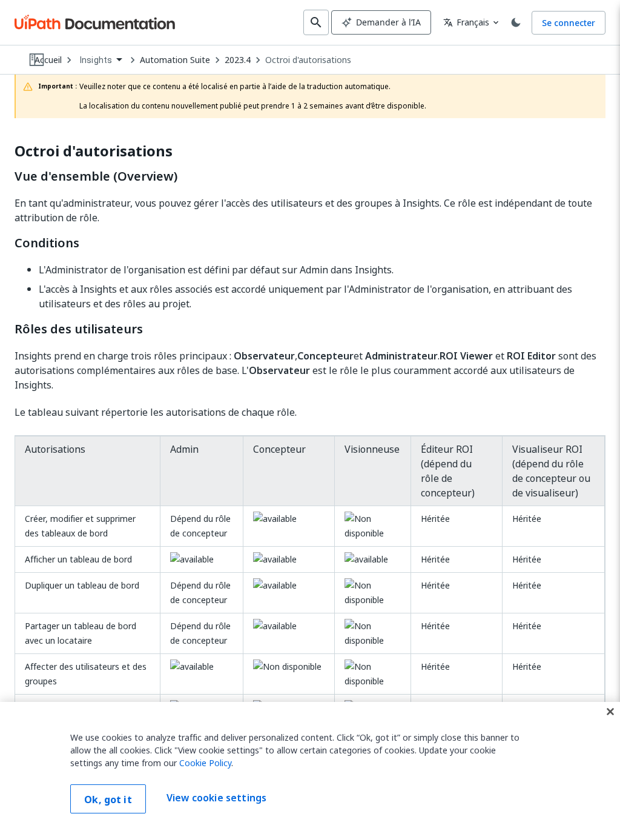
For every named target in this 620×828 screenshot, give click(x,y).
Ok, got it (108, 799)
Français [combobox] (466, 22)
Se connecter (568, 22)
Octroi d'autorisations (308, 60)
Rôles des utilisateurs (79, 329)
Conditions (47, 243)
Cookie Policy (205, 762)
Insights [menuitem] (96, 60)
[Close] (610, 711)
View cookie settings (216, 797)
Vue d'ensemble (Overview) (96, 176)
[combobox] (100, 60)
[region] (310, 765)
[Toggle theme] (515, 22)
